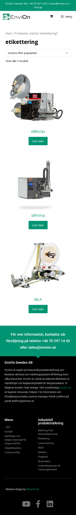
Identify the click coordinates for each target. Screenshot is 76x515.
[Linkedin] (49, 504)
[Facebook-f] (38, 504)
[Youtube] (26, 504)
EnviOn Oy (65, 387)
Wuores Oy (33, 489)
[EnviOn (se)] (17, 16)
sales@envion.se (59, 3)
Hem (9, 33)
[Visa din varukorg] (51, 16)
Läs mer (38, 141)
